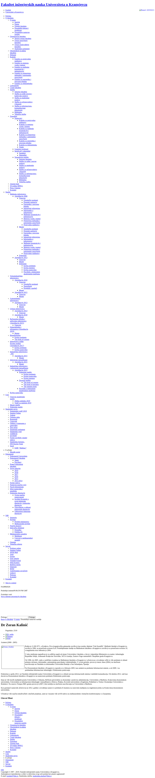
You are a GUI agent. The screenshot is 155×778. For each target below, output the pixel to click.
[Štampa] (9, 636)
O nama (17, 619)
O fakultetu (9, 619)
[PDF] (8, 638)
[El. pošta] (9, 634)
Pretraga (4, 617)
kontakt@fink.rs (12, 776)
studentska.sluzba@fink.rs (42, 776)
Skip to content (10, 583)
